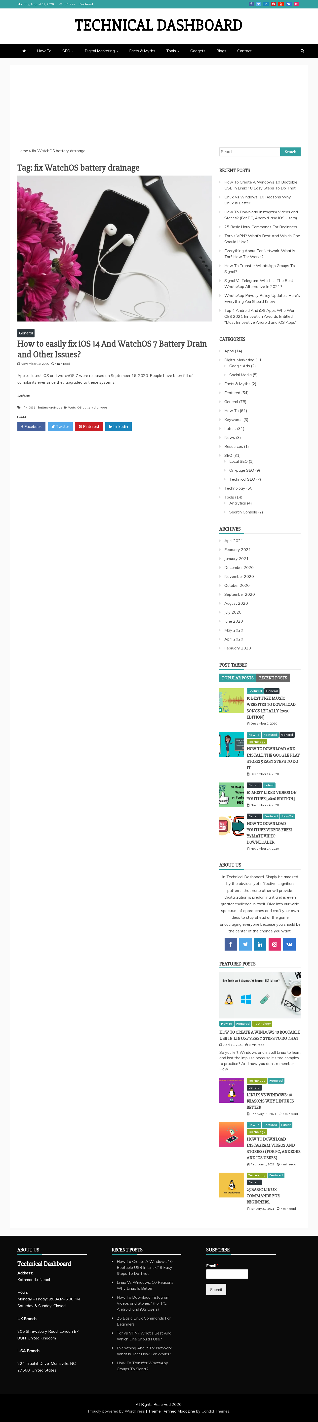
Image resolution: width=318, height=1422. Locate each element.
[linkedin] (260, 944)
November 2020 (239, 576)
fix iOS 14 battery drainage (43, 407)
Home (22, 150)
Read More (23, 396)
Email (212, 1265)
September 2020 (239, 594)
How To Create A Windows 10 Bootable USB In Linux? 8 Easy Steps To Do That (145, 1267)
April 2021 (233, 540)
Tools (171, 50)
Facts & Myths (142, 50)
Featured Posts (237, 964)
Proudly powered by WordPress (117, 1411)
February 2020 (237, 647)
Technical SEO (242, 479)
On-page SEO (241, 470)
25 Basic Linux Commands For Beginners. (261, 226)
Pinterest (273, 4)
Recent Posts (273, 678)
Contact (244, 50)
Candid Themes (215, 1411)
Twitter (258, 4)
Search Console (243, 511)
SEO (66, 50)
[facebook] (231, 944)
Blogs (221, 50)
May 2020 (233, 630)
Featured (86, 4)
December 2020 (239, 567)
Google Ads (239, 365)
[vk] (289, 944)
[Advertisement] (159, 110)
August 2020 (236, 603)
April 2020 (233, 639)
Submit (216, 1289)
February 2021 (237, 549)
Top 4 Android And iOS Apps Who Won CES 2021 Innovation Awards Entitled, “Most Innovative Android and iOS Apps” (260, 316)
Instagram (296, 4)
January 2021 (236, 558)
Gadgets (197, 50)
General (26, 332)
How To (44, 50)
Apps (229, 350)
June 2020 (233, 621)
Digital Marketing (100, 50)
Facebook (251, 4)
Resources (233, 446)
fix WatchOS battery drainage (85, 407)
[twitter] (245, 944)
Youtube (281, 4)
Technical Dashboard (159, 25)
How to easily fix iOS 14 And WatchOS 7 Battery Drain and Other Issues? (112, 349)
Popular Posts (238, 678)
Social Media (240, 374)
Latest (230, 428)
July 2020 (232, 612)
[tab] (237, 678)
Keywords (233, 419)
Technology (234, 488)
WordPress (67, 4)
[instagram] (275, 944)
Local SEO (238, 461)
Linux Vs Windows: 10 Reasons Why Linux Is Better (270, 1101)
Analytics (237, 503)
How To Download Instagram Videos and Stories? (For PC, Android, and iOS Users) (143, 1303)
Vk (289, 4)
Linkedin (266, 4)
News (229, 437)
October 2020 (237, 585)
